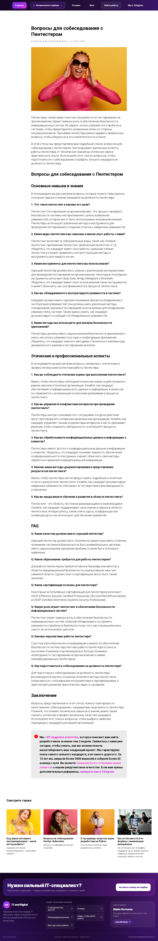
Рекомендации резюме (58, 917)
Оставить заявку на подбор (133, 887)
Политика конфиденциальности (141, 937)
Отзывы (76, 5)
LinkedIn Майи (123, 922)
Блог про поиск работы (58, 925)
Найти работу (111, 5)
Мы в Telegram (135, 5)
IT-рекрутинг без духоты (55, 909)
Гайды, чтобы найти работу (86, 917)
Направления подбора (47, 5)
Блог (92, 5)
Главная (19, 5)
